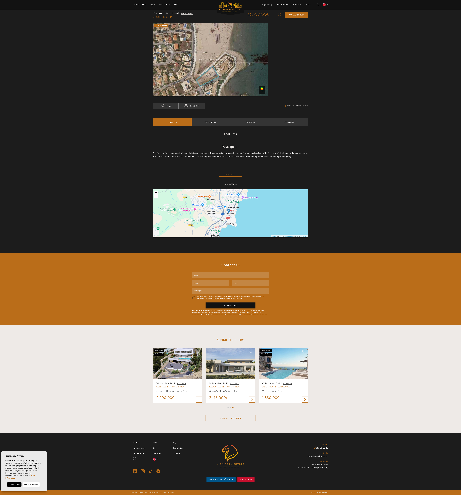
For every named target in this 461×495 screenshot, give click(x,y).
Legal (151, 493)
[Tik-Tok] (151, 471)
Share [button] (168, 106)
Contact (308, 5)
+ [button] (156, 192)
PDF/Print (193, 106)
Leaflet (274, 236)
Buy (174, 443)
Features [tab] (172, 122)
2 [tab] (230, 407)
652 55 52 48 (322, 448)
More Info (230, 174)
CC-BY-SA (304, 236)
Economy (289, 122)
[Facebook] (135, 471)
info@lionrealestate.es (318, 457)
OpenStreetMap (288, 236)
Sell (175, 5)
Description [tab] (211, 122)
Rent (144, 5)
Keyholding (267, 5)
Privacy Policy (255, 296)
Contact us (230, 305)
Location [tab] (250, 122)
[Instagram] (143, 471)
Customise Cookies (31, 484)
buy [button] (151, 5)
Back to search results (297, 106)
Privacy (156, 493)
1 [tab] (228, 407)
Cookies (163, 493)
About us (297, 5)
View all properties (230, 418)
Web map (170, 493)
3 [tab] (233, 407)
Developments (283, 5)
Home (136, 5)
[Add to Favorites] (279, 15)
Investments (164, 5)
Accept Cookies (14, 484)
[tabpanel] (177, 375)
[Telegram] (158, 471)
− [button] (156, 196)
